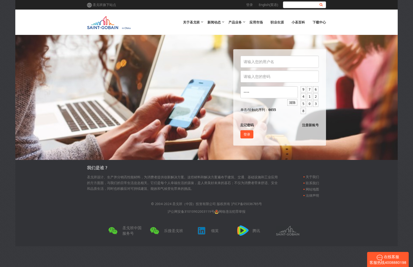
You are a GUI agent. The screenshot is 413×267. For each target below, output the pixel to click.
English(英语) (268, 4)
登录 (249, 4)
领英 (215, 230)
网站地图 (312, 189)
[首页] (128, 22)
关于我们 (312, 176)
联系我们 (312, 183)
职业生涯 (277, 22)
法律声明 (312, 195)
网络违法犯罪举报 (232, 211)
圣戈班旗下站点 (104, 4)
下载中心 (319, 22)
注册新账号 (310, 125)
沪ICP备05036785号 (246, 204)
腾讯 (256, 230)
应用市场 (256, 22)
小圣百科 (298, 22)
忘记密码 (247, 125)
